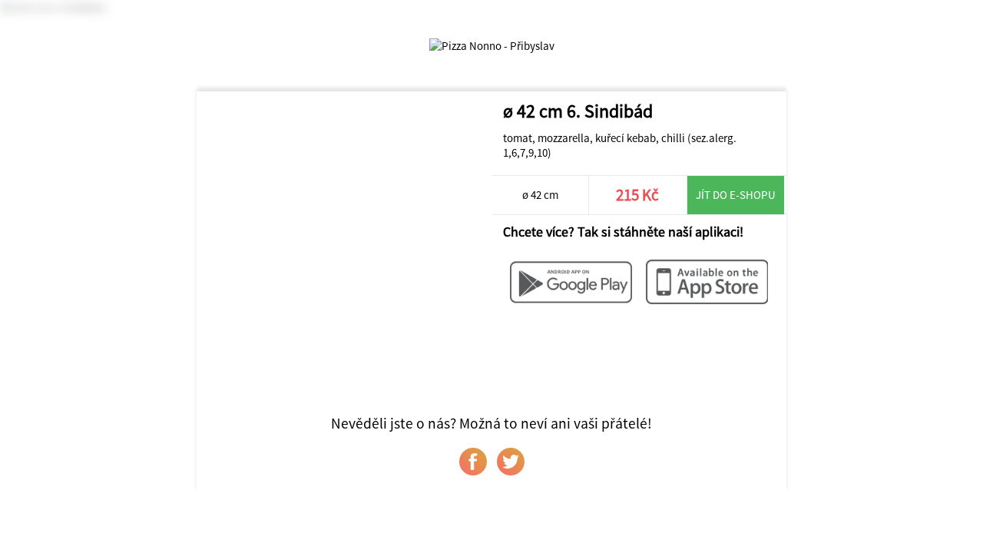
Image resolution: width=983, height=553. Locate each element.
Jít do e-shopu (736, 194)
